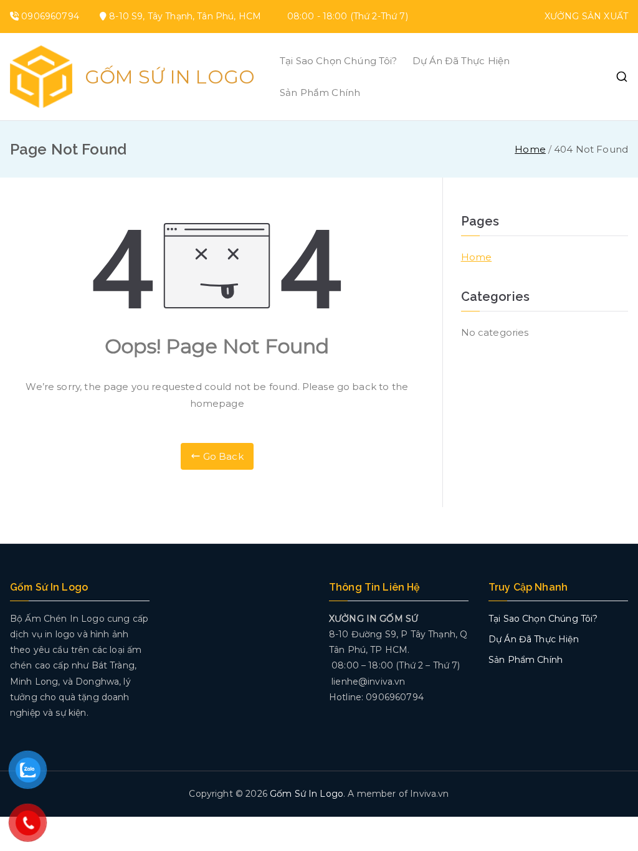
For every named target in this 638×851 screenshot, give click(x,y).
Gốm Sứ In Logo (170, 76)
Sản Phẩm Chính (320, 92)
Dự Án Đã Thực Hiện (461, 61)
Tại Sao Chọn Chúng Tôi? (338, 61)
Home (476, 257)
